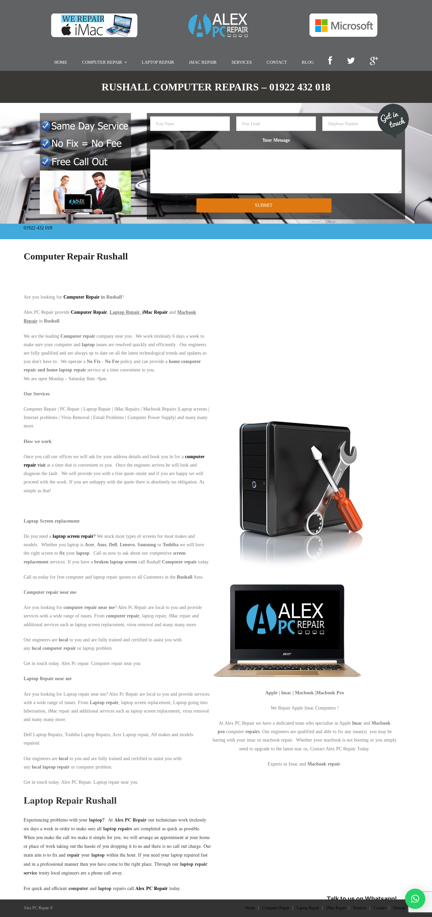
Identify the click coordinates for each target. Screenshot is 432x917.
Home (250, 908)
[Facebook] (330, 61)
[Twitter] (351, 61)
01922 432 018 (38, 227)
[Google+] (374, 61)
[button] (415, 899)
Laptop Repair (308, 908)
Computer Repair (81, 297)
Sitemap (399, 908)
